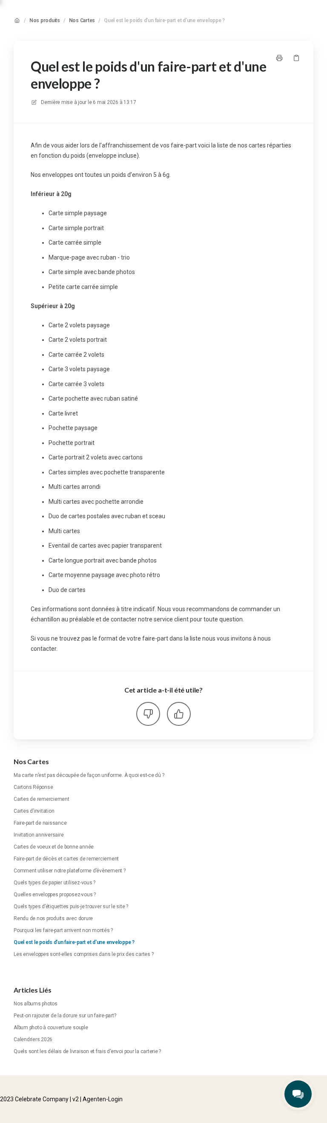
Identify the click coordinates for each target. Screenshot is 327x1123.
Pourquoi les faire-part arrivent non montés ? (63, 930)
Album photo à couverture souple (51, 1028)
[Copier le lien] (296, 58)
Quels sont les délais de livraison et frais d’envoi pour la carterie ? (87, 1051)
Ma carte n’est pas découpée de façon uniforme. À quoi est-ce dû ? (89, 775)
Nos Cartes (82, 20)
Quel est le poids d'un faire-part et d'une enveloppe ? (164, 20)
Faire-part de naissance (40, 823)
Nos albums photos (35, 1004)
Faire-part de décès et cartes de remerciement (66, 859)
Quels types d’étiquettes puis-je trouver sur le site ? (71, 906)
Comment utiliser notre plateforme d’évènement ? (70, 871)
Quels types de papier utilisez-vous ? (54, 883)
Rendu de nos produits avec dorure (53, 918)
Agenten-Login (103, 1099)
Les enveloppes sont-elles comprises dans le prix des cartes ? (83, 954)
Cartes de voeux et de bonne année (54, 847)
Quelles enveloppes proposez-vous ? (55, 895)
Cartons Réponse (33, 787)
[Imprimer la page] (279, 58)
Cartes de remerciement (41, 799)
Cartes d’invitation (34, 811)
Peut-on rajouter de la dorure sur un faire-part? (65, 1016)
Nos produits (44, 20)
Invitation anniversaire (38, 835)
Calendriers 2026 (33, 1039)
